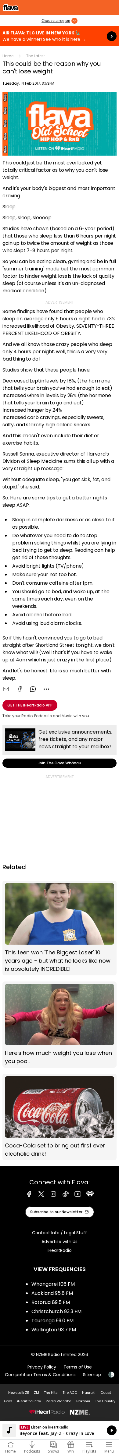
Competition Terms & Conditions (40, 1375)
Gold (8, 1401)
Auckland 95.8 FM (52, 1293)
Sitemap (92, 1375)
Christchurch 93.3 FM (56, 1311)
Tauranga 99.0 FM (52, 1320)
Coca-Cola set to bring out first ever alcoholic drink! (59, 1117)
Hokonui (83, 1401)
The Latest (35, 55)
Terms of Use (77, 1367)
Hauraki (89, 1392)
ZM (36, 1392)
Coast (105, 1392)
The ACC (70, 1392)
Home (7, 55)
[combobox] (46, 689)
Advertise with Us (59, 1241)
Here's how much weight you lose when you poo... (59, 1024)
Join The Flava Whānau (59, 746)
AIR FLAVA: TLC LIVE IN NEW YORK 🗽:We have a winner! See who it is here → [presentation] (59, 36)
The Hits (51, 1392)
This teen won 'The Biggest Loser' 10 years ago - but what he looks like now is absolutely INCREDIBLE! (59, 928)
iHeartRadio (60, 1250)
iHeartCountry (29, 1401)
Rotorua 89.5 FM (50, 1302)
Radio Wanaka (58, 1401)
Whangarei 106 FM (53, 1284)
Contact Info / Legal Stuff (59, 1233)
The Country (105, 1401)
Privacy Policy (41, 1367)
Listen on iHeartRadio (59, 1430)
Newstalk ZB (18, 1392)
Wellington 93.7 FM (53, 1329)
